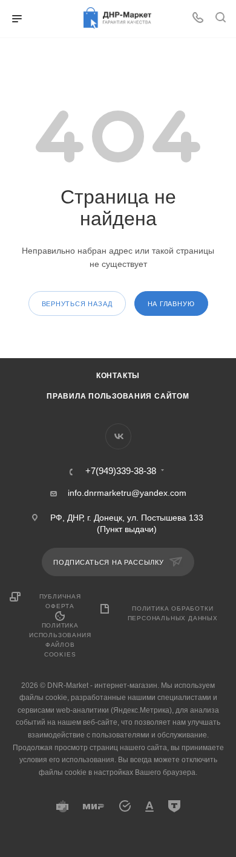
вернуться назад (77, 303)
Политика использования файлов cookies (60, 640)
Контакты (118, 375)
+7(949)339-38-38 (120, 471)
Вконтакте (118, 436)
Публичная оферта (60, 601)
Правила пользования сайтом (118, 396)
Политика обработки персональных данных (173, 613)
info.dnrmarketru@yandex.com (127, 493)
